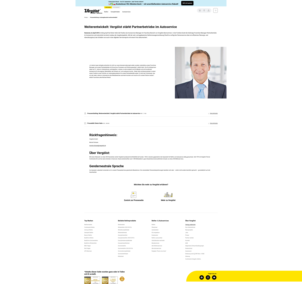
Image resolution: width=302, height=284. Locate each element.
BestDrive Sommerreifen (91, 240)
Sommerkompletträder (124, 251)
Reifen (106, 12)
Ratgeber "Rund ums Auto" (159, 251)
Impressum (188, 251)
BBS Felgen (87, 246)
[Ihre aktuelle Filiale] (204, 10)
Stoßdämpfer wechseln (158, 240)
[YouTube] (214, 277)
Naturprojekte (189, 230)
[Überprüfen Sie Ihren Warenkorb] (199, 10)
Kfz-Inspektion (156, 232)
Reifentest (121, 256)
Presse (187, 235)
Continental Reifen (89, 227)
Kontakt (187, 240)
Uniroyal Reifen (88, 230)
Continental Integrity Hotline (193, 259)
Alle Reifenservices (157, 246)
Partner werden (189, 238)
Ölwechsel (154, 227)
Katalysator (155, 235)
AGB (186, 243)
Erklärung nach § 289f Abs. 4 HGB (194, 253)
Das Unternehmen (190, 227)
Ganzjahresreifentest (123, 243)
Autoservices (126, 12)
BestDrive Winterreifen (90, 243)
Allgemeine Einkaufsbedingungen (194, 246)
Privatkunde (108, 7)
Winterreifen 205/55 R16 (125, 227)
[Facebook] (201, 277)
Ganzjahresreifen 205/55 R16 (126, 238)
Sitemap (187, 256)
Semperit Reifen (88, 232)
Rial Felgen (87, 248)
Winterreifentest (122, 232)
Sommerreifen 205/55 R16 (125, 248)
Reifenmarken (88, 224)
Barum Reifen (88, 235)
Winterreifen (121, 224)
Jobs (186, 232)
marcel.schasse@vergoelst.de (97, 145)
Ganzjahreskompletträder (125, 240)
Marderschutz (155, 243)
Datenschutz (188, 248)
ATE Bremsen (88, 251)
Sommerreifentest (123, 253)
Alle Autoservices (156, 248)
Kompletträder (115, 12)
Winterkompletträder (123, 230)
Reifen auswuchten (157, 238)
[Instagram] (208, 277)
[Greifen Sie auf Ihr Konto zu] (208, 10)
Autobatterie (155, 230)
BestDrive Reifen (88, 238)
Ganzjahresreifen (122, 235)
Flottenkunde (116, 7)
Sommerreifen (122, 246)
